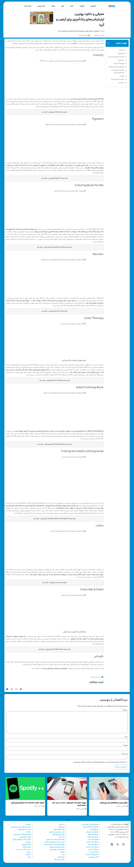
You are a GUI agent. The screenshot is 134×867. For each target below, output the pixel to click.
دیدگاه (125, 710)
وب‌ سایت (124, 754)
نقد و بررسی (41, 6)
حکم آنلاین (61, 857)
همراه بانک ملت (93, 839)
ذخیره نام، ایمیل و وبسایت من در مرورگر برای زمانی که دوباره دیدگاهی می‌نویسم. (99, 762)
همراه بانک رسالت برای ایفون (55, 839)
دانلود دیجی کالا (59, 859)
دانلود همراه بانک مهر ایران (22, 834)
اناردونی (93, 6)
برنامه (53, 6)
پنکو (29, 857)
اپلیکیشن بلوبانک (92, 837)
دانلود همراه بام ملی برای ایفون (20, 827)
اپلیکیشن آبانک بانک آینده (90, 824)
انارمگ (102, 31)
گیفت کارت (27, 6)
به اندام (28, 832)
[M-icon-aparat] (112, 844)
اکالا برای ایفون (26, 844)
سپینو (29, 852)
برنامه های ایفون (59, 829)
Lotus (122, 76)
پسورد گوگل (27, 847)
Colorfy (122, 50)
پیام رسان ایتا (94, 852)
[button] (108, 43)
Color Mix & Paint (117, 79)
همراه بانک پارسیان (92, 832)
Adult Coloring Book (116, 67)
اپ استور (62, 824)
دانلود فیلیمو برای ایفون (57, 847)
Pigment (121, 53)
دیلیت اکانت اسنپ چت (23, 849)
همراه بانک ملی (93, 849)
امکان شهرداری (93, 857)
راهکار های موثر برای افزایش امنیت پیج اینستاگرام (27, 803)
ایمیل (125, 745)
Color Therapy (118, 63)
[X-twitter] (117, 844)
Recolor (121, 60)
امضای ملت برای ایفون (57, 849)
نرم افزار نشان (94, 829)
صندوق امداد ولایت (92, 854)
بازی (62, 6)
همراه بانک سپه (93, 844)
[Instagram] (123, 844)
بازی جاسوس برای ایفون (57, 832)
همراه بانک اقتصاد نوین (90, 827)
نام (126, 737)
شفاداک (28, 824)
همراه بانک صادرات (92, 847)
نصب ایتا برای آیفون (24, 829)
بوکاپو (63, 852)
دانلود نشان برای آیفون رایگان (21, 839)
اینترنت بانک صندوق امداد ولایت (54, 842)
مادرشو (28, 842)
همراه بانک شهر (93, 834)
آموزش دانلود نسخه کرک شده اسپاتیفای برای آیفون (69, 803)
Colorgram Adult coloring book (117, 71)
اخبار (71, 6)
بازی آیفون (61, 827)
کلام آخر (121, 83)
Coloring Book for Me (116, 57)
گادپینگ (62, 837)
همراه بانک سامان (92, 842)
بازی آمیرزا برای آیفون (58, 834)
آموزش (82, 6)
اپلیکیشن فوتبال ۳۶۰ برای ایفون (54, 844)
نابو (63, 854)
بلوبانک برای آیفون (25, 837)
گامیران (28, 854)
